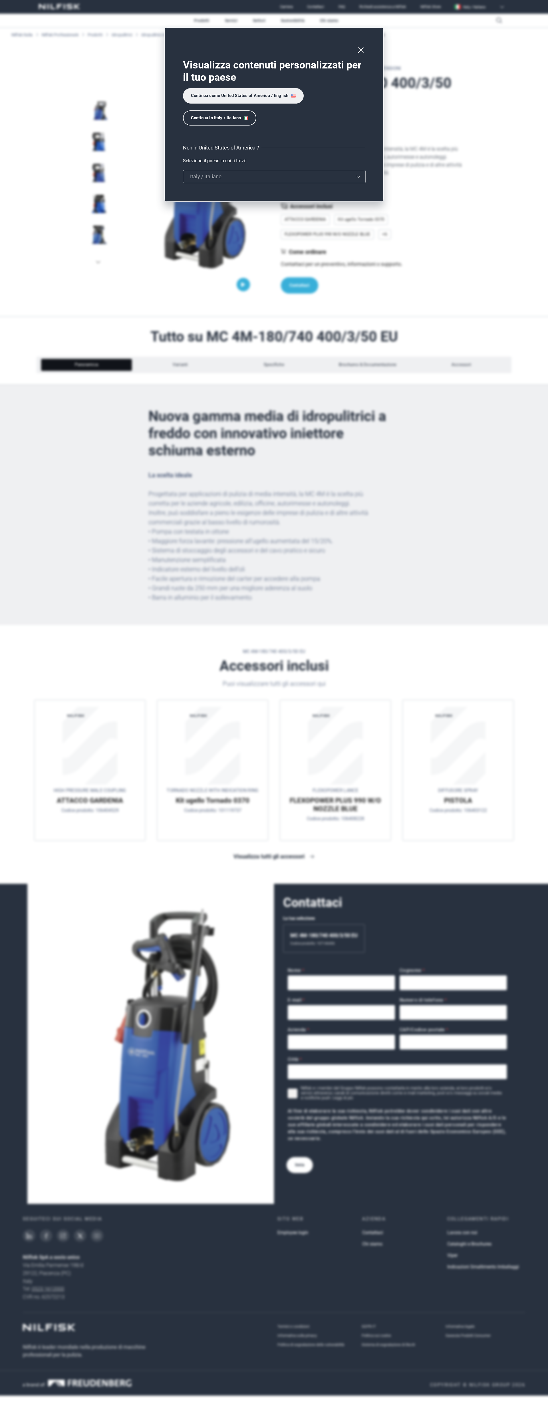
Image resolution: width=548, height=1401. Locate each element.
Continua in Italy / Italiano (216, 117)
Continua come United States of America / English (239, 95)
